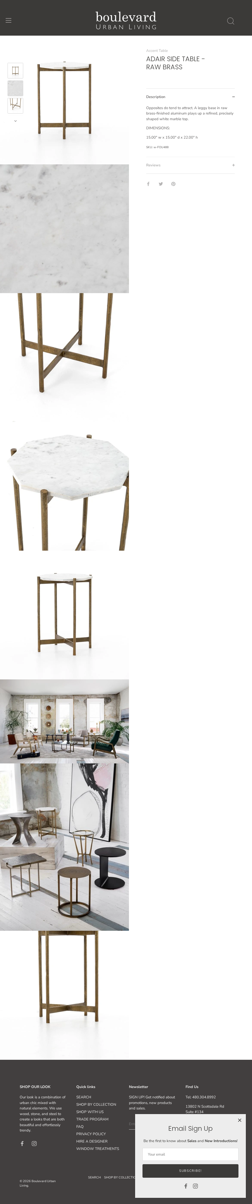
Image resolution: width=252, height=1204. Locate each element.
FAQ (80, 1126)
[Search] (230, 21)
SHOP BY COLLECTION (96, 1104)
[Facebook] (185, 1185)
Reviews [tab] (153, 165)
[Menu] (8, 20)
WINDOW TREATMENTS (97, 1148)
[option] (15, 71)
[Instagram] (195, 1185)
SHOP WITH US (90, 1111)
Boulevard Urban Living (38, 1183)
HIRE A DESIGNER (92, 1141)
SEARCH (83, 1097)
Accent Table (157, 50)
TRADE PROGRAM (92, 1119)
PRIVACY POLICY (91, 1134)
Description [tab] (155, 96)
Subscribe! (190, 1171)
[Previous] (15, 55)
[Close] (239, 1120)
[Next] (15, 120)
